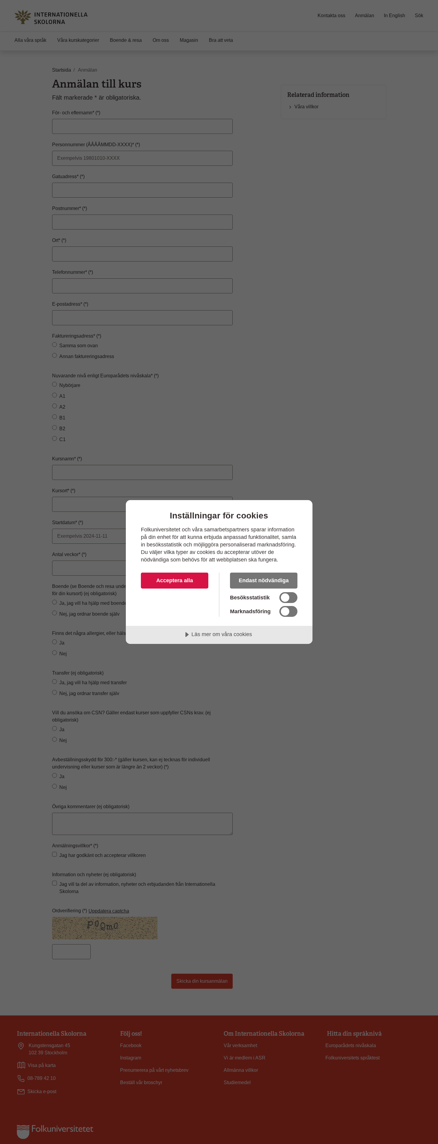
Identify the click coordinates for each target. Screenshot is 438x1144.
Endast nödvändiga (264, 580)
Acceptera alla (174, 580)
